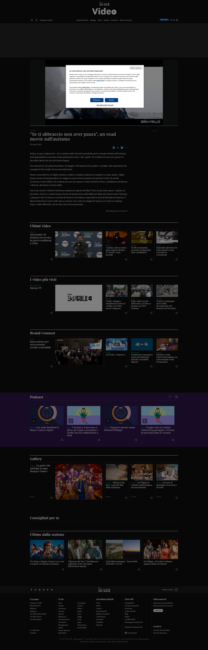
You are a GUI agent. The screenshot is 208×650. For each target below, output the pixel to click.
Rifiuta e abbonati (136, 68)
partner (131, 87)
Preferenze (97, 100)
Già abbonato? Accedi (105, 105)
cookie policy (100, 80)
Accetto (111, 100)
